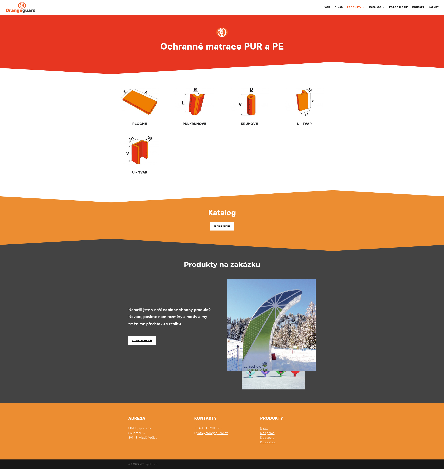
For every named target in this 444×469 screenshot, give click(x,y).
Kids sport (267, 438)
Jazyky (434, 7)
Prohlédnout (222, 226)
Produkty (354, 7)
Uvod (326, 7)
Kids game (267, 433)
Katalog (375, 7)
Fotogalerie (398, 7)
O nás (339, 7)
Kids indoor (268, 442)
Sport (264, 428)
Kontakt (418, 7)
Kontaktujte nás (142, 341)
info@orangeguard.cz (212, 433)
